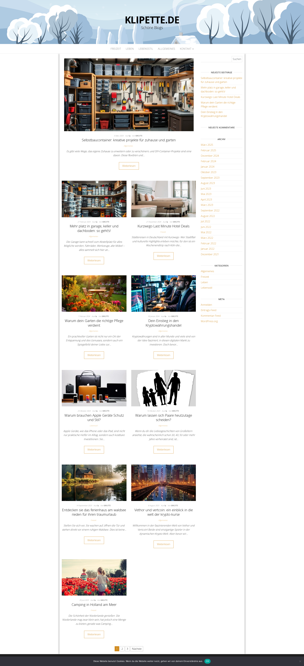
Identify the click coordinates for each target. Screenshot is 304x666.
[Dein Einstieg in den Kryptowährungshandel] (163, 293)
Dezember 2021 (210, 254)
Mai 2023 (206, 194)
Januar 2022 (207, 248)
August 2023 (208, 183)
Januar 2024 (207, 166)
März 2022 (207, 238)
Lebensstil (146, 48)
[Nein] (300, 661)
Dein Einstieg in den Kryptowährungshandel (163, 323)
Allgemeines (166, 48)
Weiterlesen (129, 166)
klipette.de (152, 19)
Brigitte (139, 135)
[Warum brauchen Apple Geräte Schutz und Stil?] (94, 388)
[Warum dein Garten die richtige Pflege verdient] (94, 293)
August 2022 (208, 216)
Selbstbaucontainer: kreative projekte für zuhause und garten (129, 140)
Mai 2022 (206, 232)
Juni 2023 (206, 188)
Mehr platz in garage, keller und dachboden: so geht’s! (94, 228)
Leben (130, 48)
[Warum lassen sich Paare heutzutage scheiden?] (163, 388)
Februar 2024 (208, 161)
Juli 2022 (205, 221)
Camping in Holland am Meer (94, 604)
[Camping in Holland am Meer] (94, 577)
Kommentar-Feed (211, 315)
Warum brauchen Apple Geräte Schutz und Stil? (94, 417)
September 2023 (210, 177)
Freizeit (116, 48)
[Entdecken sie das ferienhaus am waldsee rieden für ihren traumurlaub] (94, 482)
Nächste (137, 648)
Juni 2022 (206, 227)
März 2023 (207, 205)
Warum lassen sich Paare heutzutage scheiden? (163, 417)
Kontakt (186, 48)
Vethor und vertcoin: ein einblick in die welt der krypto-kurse (163, 512)
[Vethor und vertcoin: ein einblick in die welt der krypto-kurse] (163, 482)
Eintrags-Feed (208, 310)
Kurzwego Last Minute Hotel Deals (164, 226)
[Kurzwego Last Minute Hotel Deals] (163, 198)
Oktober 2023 (208, 172)
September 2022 (210, 210)
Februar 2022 (208, 243)
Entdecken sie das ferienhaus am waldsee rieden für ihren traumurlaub (94, 512)
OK (207, 661)
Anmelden (206, 304)
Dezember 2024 (210, 155)
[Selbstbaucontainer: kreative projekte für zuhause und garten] (129, 94)
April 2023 (206, 199)
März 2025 (207, 145)
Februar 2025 (208, 150)
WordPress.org (209, 321)
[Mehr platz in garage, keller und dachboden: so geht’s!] (94, 198)
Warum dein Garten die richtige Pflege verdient (94, 323)
